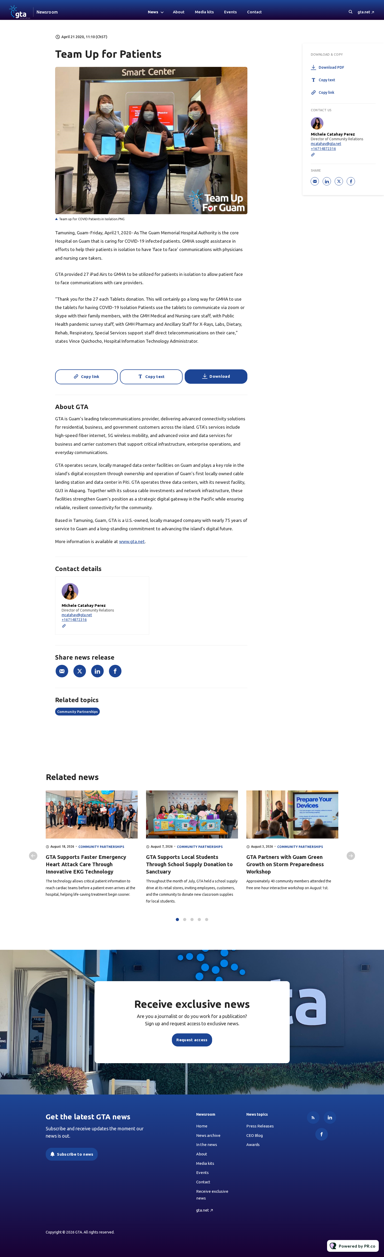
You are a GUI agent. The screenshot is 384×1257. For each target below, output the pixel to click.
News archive (208, 1135)
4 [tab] (199, 919)
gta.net (364, 12)
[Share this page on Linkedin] (97, 671)
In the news (206, 1144)
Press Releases (260, 1126)
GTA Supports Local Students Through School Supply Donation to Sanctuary (189, 864)
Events (230, 12)
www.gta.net (132, 541)
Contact (254, 12)
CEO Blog (254, 1135)
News (153, 12)
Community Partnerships (77, 711)
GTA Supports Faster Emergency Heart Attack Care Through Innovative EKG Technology (86, 864)
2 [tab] (184, 919)
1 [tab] (177, 919)
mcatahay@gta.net (77, 615)
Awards (253, 1144)
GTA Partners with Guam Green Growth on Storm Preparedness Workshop (285, 864)
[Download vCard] (139, 585)
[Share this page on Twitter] (79, 671)
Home (201, 1126)
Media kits (204, 12)
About (178, 12)
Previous (33, 856)
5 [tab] (206, 919)
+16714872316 (74, 620)
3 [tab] (192, 919)
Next (351, 856)
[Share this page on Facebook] (115, 671)
